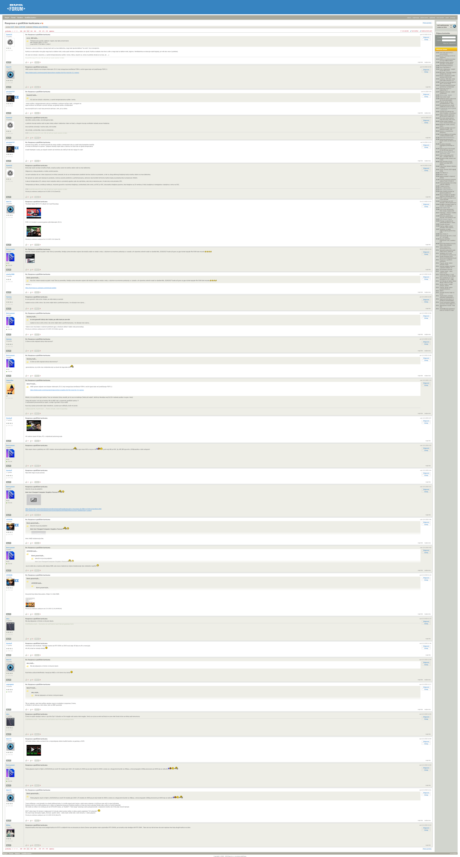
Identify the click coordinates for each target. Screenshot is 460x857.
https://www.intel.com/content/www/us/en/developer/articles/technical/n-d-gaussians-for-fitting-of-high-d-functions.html (63, 509)
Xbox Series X (444, 234)
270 (40, 31)
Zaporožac (10, 380)
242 (31, 31)
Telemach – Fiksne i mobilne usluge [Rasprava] (448, 213)
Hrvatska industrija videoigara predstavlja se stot (447, 145)
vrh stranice (453, 853)
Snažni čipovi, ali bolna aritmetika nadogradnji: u (447, 296)
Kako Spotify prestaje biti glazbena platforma (447, 192)
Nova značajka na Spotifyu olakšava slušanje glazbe (447, 195)
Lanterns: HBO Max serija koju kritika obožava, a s (447, 79)
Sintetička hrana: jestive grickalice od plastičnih (447, 63)
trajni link (420, 62)
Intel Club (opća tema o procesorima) (446, 53)
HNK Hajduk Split (445, 207)
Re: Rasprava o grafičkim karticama (37, 34)
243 (35, 31)
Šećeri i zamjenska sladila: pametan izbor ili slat (447, 76)
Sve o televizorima (445, 188)
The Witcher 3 (444, 172)
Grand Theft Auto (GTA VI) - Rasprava (448, 56)
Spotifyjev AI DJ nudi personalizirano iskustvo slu (448, 254)
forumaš (9, 418)
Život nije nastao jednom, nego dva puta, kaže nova (447, 118)
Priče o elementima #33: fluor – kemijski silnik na (447, 155)
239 (21, 31)
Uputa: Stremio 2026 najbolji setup (448, 170)
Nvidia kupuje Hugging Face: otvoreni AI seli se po (447, 122)
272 (47, 31)
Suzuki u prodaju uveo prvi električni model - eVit (447, 128)
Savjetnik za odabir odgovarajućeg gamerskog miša (447, 231)
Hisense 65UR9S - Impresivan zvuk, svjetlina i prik (447, 240)
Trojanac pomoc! (445, 186)
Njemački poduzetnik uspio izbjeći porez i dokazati (447, 250)
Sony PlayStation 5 (445, 67)
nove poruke (440, 17)
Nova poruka (427, 23)
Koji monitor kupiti (445, 97)
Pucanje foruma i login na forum (447, 293)
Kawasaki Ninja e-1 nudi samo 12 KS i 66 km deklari (448, 275)
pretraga (452, 17)
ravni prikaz (415, 31)
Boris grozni (10, 249)
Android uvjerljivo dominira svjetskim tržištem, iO (447, 267)
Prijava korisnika (443, 33)
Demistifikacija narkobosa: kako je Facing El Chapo (447, 309)
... (18, 31)
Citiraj (426, 39)
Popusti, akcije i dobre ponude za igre (446, 263)
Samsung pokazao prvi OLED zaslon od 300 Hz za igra (448, 141)
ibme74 (9, 67)
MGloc (8, 825)
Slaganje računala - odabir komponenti (447, 92)
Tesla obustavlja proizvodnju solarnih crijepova (448, 183)
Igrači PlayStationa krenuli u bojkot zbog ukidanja (448, 244)
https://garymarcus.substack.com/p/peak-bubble (40, 288)
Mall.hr (442, 290)
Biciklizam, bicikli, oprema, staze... (447, 125)
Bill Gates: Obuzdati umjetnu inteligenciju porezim (448, 73)
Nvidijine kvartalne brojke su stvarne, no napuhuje (448, 205)
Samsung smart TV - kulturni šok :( (446, 89)
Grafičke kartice (30, 17)
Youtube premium (445, 224)
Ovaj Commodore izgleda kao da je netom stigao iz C (447, 303)
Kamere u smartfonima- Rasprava (446, 131)
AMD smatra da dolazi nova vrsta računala (448, 198)
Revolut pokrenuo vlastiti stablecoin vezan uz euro (447, 105)
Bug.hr (7, 17)
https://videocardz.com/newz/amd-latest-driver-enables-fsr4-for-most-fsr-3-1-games (52, 72)
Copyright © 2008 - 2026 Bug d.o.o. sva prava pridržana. (230, 856)
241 (28, 31)
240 (24, 31)
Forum (13, 17)
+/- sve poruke (404, 31)
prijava (409, 17)
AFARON (9, 519)
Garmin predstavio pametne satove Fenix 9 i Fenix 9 (448, 180)
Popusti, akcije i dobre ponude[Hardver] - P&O (447, 102)
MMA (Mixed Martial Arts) (447, 137)
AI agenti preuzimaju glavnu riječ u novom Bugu (448, 82)
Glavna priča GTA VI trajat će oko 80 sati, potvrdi (447, 149)
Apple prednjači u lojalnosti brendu (447, 177)
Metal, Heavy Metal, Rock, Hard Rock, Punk (447, 152)
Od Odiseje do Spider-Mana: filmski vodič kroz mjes (448, 281)
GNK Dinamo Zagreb (446, 219)
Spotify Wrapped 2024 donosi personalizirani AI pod (448, 257)
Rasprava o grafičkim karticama (36, 67)
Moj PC (9, 62)
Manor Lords (443, 174)
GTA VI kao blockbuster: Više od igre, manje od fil (447, 210)
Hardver (20, 17)
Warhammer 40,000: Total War (447, 306)
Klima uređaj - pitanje (446, 95)
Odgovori (426, 37)
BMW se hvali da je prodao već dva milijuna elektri (447, 59)
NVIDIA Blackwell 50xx (446, 65)
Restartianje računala (446, 269)
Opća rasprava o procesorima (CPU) (445, 247)
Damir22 (9, 34)
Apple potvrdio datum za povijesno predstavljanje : (447, 299)
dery (8, 619)
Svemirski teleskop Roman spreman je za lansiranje (447, 86)
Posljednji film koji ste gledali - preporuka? (448, 109)
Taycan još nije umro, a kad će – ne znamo (448, 236)
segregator (10, 684)
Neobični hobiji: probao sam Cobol (448, 159)
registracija (416, 17)
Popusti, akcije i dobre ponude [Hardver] (446, 288)
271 (43, 31)
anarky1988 (10, 274)
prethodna (8, 31)
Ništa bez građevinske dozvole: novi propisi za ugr (448, 216)
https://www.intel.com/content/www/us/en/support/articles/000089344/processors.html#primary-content (58, 510)
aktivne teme (424, 17)
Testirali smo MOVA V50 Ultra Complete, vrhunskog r (448, 112)
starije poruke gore (426, 31)
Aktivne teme (441, 49)
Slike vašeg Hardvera (446, 189)
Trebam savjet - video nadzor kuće (446, 272)
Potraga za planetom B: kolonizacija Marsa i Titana (447, 221)
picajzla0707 (10, 92)
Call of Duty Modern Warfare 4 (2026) (448, 167)
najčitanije (432, 17)
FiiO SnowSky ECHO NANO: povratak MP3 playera (446, 163)
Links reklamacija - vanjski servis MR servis (447, 69)
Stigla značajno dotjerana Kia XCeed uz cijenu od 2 (447, 115)
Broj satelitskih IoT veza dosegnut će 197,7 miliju (447, 278)
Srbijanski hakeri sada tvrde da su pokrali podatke (448, 99)
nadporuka (427, 62)
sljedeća (51, 31)
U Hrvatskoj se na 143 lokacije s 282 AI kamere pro (448, 201)
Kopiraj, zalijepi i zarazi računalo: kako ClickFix (446, 226)
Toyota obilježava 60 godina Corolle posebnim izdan (448, 135)
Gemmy (9, 297)
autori (447, 17)
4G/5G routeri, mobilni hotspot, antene (446, 285)
